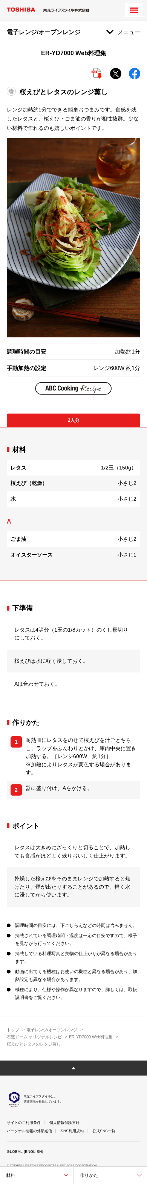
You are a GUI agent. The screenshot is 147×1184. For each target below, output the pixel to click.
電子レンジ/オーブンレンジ (51, 1030)
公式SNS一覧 (103, 1131)
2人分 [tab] (74, 420)
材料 (10, 1175)
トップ (13, 1030)
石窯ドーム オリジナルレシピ (34, 1037)
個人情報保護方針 (64, 1123)
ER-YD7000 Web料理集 (91, 1037)
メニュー (129, 32)
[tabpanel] (73, 504)
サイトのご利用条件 (24, 1123)
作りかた (89, 1175)
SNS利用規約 (72, 1131)
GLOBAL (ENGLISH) (25, 1151)
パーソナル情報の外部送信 (29, 1131)
